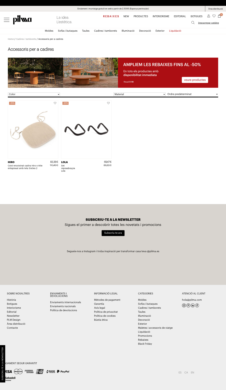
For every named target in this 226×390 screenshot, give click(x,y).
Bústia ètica (101, 320)
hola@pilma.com (192, 300)
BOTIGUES (196, 16)
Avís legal (99, 308)
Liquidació (175, 31)
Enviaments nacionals (63, 306)
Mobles (49, 31)
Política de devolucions (63, 310)
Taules (85, 31)
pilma (22, 19)
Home (11, 39)
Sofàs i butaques (67, 31)
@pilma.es (153, 251)
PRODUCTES (141, 16)
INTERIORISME (161, 16)
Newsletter (13, 316)
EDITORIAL (180, 16)
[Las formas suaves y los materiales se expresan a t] (76, 267)
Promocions (145, 336)
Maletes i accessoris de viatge (155, 328)
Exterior (160, 31)
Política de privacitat (106, 312)
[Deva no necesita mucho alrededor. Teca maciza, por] (113, 267)
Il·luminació (128, 31)
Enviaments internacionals (65, 302)
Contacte (12, 328)
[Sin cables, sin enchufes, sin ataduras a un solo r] (40, 267)
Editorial (11, 312)
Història (11, 300)
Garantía (99, 304)
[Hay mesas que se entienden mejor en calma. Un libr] (149, 267)
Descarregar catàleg (208, 23)
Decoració (145, 31)
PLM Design (13, 320)
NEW (126, 16)
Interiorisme (14, 308)
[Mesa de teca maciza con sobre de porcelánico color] (185, 267)
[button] (55, 103)
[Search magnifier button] (193, 22)
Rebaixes (143, 340)
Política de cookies (105, 316)
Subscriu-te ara (113, 233)
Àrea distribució (215, 9)
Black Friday (145, 344)
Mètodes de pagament (107, 300)
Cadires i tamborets (105, 31)
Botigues (12, 304)
